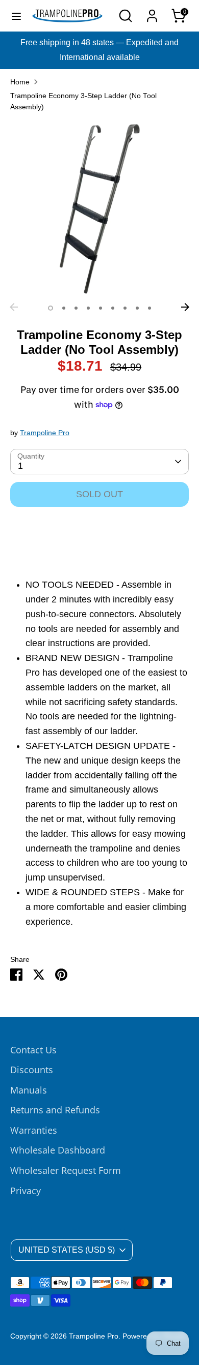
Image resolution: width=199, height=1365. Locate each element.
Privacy (25, 1191)
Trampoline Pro (44, 433)
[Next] (185, 307)
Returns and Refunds (55, 1110)
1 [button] (50, 308)
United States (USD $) (66, 1250)
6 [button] (112, 308)
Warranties (33, 1130)
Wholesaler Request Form (65, 1170)
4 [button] (88, 308)
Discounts (31, 1070)
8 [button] (137, 308)
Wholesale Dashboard (57, 1150)
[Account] (152, 13)
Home (20, 82)
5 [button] (100, 308)
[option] (99, 209)
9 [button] (149, 308)
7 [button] (125, 308)
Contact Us (33, 1050)
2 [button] (63, 308)
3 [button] (76, 308)
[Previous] (14, 307)
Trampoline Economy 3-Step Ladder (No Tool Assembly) (83, 101)
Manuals (28, 1090)
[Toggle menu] (16, 15)
